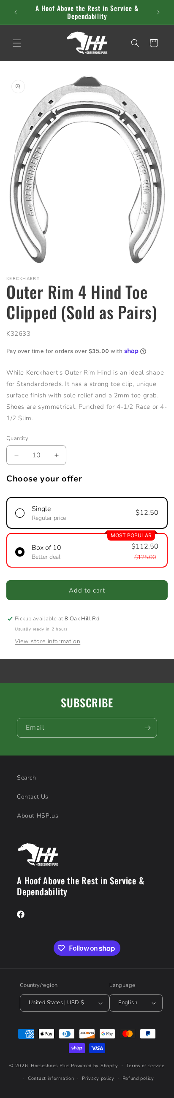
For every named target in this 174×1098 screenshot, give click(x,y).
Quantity (17, 438)
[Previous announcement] (15, 12)
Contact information (51, 1078)
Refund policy (138, 1078)
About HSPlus (37, 816)
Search (26, 778)
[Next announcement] (158, 12)
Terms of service (145, 1066)
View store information (47, 641)
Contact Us (33, 797)
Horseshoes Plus (50, 1065)
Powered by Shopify (94, 1065)
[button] (17, 43)
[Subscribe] (147, 728)
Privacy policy (98, 1078)
